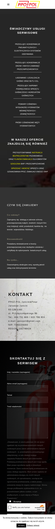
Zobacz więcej (33, 525)
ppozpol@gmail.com (28, 321)
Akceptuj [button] (21, 525)
